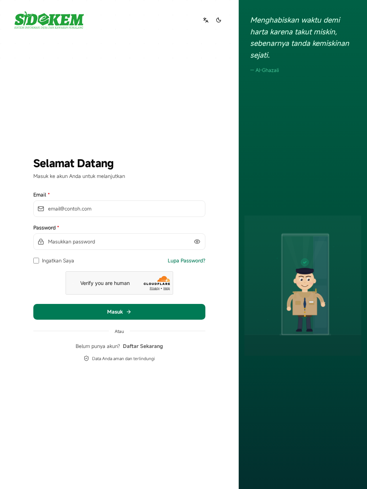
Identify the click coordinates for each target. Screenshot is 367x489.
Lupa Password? (186, 260)
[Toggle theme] (218, 20)
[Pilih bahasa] (205, 20)
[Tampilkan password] (197, 242)
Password (46, 227)
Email (41, 194)
